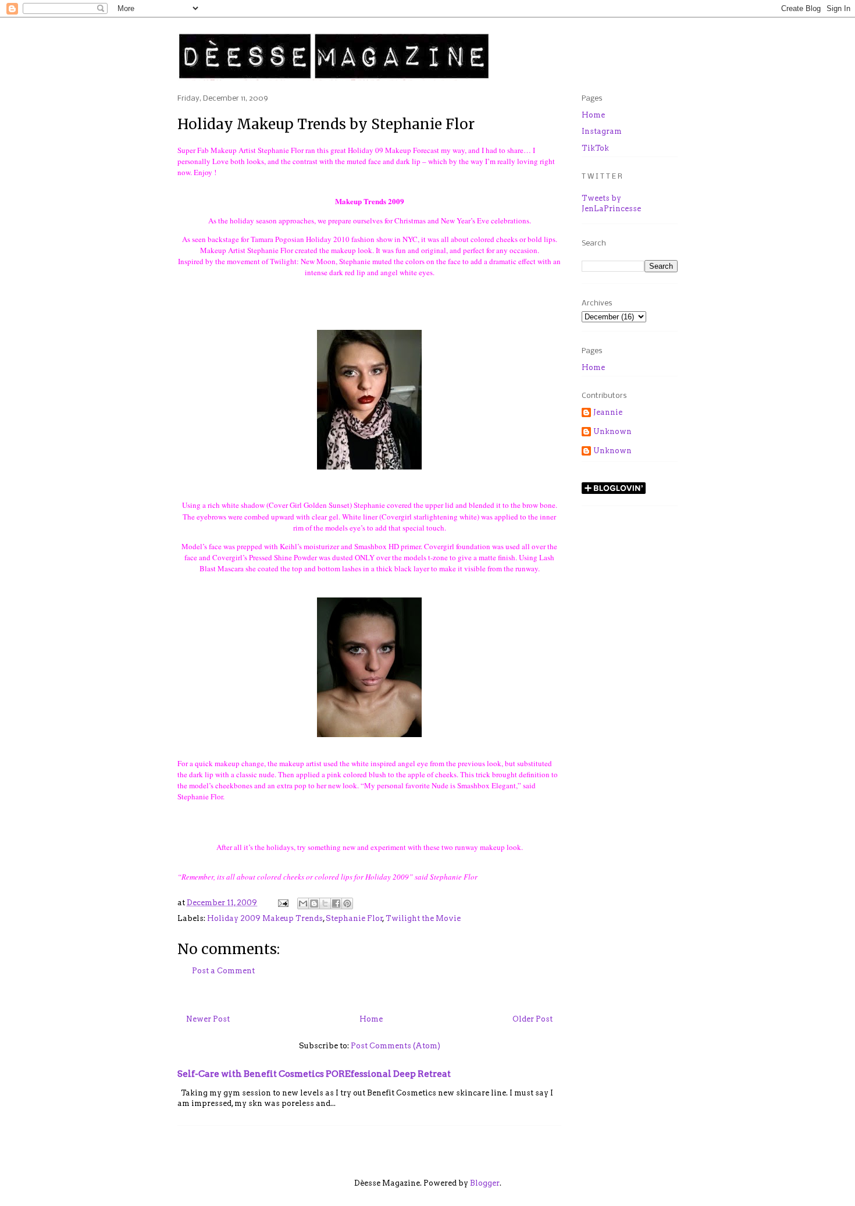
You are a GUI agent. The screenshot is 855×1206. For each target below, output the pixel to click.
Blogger (485, 1183)
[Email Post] (282, 902)
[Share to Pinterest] (347, 903)
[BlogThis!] (314, 903)
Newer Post (208, 1019)
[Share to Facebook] (336, 903)
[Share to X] (325, 903)
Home (371, 1019)
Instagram (602, 131)
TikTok (595, 148)
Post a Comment (223, 970)
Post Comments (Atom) (395, 1045)
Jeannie (607, 412)
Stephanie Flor (354, 918)
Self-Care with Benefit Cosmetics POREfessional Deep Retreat (314, 1073)
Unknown (612, 431)
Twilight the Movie (423, 918)
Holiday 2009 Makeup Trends (265, 918)
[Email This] (303, 903)
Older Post (532, 1019)
